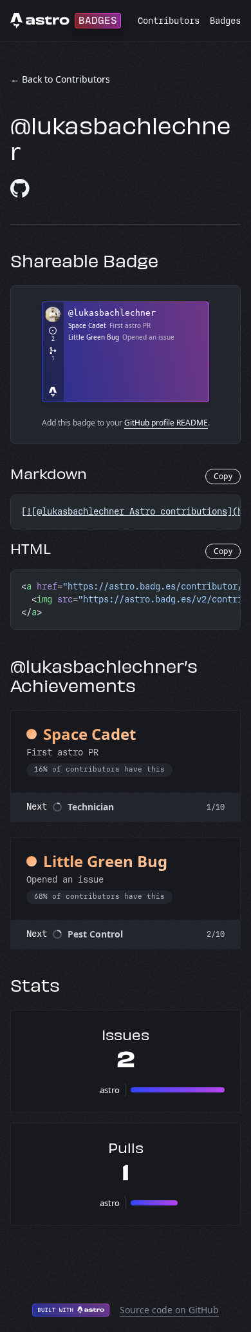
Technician (91, 807)
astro (110, 1090)
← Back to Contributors (60, 79)
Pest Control (95, 934)
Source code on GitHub (169, 1310)
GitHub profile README (166, 422)
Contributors (169, 20)
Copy (223, 476)
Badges (225, 20)
